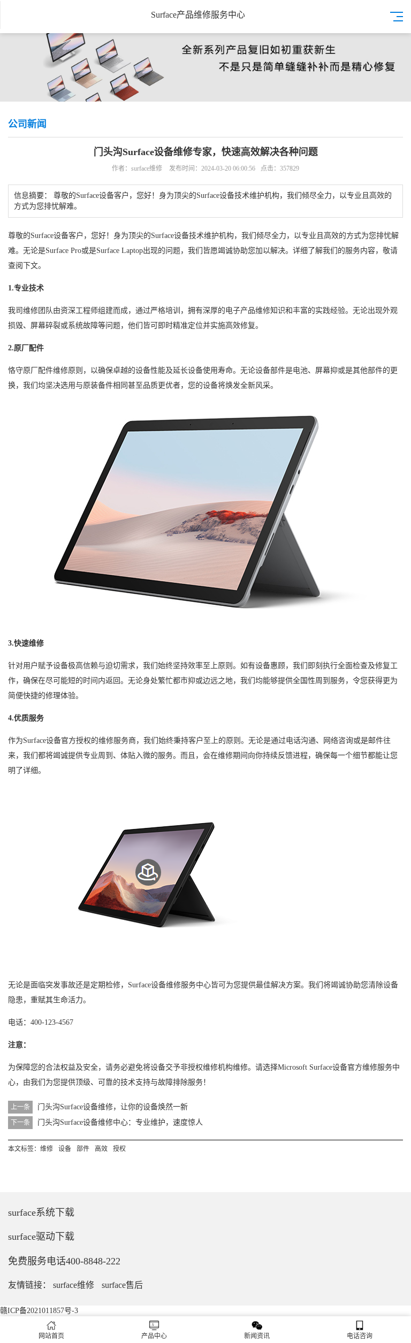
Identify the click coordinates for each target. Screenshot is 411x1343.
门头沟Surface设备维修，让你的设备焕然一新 (112, 1107)
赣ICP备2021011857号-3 (39, 1311)
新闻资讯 (257, 1336)
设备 (61, 236)
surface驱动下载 (41, 1236)
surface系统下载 (41, 1212)
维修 (30, 310)
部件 (277, 370)
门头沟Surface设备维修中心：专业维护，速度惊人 (120, 1122)
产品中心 (154, 1336)
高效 (331, 236)
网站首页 (51, 1336)
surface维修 (73, 1285)
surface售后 (122, 1285)
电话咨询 (359, 1336)
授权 (83, 740)
